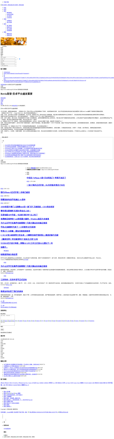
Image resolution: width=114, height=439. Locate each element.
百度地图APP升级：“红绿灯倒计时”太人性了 (19, 215)
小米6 (93, 382)
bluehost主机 (10, 14)
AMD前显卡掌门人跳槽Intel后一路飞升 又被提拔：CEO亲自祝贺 (27, 207)
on (4, 75)
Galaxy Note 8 (77, 382)
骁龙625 (19, 385)
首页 (2, 84)
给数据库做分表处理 (9, 254)
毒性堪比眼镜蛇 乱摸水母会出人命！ (16, 211)
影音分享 (9, 35)
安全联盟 (16, 412)
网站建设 (9, 12)
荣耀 (104, 382)
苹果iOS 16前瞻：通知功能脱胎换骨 (15, 231)
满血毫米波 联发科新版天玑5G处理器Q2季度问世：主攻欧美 (20, 374)
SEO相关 (9, 16)
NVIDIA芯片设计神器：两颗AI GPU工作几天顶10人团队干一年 (27, 243)
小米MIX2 (46, 382)
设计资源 (9, 22)
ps (9, 284)
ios (54, 382)
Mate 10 (27, 385)
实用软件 (9, 20)
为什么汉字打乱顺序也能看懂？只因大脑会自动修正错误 (24, 223)
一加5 (3, 385)
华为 (7, 385)
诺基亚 (101, 382)
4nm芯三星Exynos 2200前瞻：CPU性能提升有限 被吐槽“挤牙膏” (23, 148)
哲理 (109, 383)
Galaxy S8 (31, 382)
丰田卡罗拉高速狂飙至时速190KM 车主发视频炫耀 (20, 145)
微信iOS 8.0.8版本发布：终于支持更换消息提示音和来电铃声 (20, 369)
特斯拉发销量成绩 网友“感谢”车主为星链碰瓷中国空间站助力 (23, 155)
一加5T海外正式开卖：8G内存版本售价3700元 (46, 185)
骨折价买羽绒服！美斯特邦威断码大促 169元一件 (19, 146)
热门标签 (9, 25)
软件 (107, 382)
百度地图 (3, 412)
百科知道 (6, 287)
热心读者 (9, 28)
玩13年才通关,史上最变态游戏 (12, 376)
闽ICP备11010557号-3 (52, 412)
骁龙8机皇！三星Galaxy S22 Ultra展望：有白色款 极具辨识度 (23, 156)
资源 (5, 19)
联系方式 (9, 27)
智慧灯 (51, 383)
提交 (2, 329)
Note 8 (68, 382)
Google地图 (10, 412)
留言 (5, 24)
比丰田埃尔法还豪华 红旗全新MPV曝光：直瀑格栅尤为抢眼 (22, 150)
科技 (5, 7)
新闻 (27, 259)
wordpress (9, 17)
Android (15, 385)
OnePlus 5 (16, 382)
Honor (37, 382)
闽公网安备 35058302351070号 (38, 412)
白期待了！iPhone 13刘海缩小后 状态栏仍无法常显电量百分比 (21, 367)
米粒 (26, 412)
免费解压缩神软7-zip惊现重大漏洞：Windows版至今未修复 (25, 219)
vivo (66, 382)
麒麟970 (82, 382)
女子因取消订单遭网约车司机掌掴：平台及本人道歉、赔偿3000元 (22, 364)
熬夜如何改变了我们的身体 (12, 291)
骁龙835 (97, 382)
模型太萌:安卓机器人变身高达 (12, 372)
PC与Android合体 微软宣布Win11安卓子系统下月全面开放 (19, 371)
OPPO (72, 382)
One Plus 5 (25, 382)
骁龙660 (11, 385)
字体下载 (6, 2)
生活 (5, 9)
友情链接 (9, 30)
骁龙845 (60, 382)
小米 (56, 383)
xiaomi (90, 383)
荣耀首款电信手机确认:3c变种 (13, 200)
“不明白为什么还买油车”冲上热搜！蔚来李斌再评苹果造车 (22, 151)
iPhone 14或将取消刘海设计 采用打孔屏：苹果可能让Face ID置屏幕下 (25, 153)
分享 (25, 259)
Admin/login (7, 72)
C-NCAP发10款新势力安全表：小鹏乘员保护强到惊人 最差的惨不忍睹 (29, 235)
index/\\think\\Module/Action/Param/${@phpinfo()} (16, 73)
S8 (13, 382)
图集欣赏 (9, 33)
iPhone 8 (21, 383)
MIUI (11, 382)
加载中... (4, 247)
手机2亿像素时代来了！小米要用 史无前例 (18, 227)
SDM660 (41, 382)
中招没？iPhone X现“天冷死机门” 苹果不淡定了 (46, 178)
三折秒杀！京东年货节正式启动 (14, 280)
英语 (12, 273)
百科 (5, 11)
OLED (86, 382)
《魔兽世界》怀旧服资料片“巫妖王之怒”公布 (19, 239)
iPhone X (7, 383)
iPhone (2, 383)
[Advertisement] (14, 175)
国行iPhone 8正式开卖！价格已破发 (15, 192)
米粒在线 (33, 168)
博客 (5, 32)
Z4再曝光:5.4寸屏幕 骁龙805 (11, 366)
